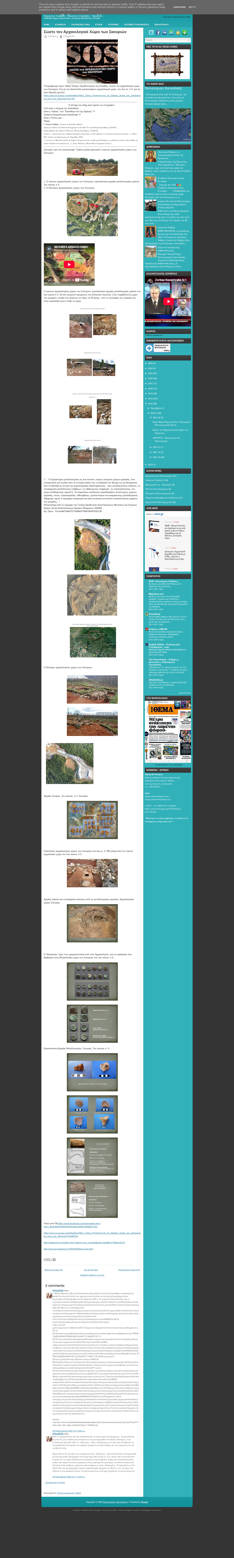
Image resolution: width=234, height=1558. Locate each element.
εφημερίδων (178, 765)
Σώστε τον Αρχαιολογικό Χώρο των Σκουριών (85, 32)
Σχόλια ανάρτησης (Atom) (69, 1492)
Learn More (179, 7)
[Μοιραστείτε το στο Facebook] (54, 1259)
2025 (150, 363)
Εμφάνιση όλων (185, 693)
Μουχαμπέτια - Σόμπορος (158, 484)
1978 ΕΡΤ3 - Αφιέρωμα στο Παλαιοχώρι (166, 439)
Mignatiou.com (156, 593)
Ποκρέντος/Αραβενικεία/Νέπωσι (161, 497)
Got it (192, 7)
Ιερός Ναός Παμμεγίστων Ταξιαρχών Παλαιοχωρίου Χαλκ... (171, 423)
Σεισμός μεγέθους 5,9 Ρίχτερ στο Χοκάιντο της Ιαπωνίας (165, 585)
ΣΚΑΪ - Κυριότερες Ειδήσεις (163, 581)
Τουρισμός (113, 25)
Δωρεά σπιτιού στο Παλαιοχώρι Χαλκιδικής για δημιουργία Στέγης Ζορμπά (174, 204)
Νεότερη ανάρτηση (54, 1269)
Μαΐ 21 (156, 447)
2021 (150, 383)
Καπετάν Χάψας (166, 227)
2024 (150, 368)
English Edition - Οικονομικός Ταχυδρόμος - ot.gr (164, 645)
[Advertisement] (95, 1535)
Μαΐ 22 (156, 417)
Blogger (144, 1501)
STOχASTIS (58, 1290)
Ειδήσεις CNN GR (158, 629)
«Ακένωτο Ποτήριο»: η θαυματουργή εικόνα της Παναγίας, (170, 155)
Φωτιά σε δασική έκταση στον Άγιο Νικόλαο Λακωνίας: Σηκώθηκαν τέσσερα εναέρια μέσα (165, 634)
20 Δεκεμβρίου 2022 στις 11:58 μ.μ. (69, 1476)
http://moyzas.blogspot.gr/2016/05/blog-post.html (68, 1249)
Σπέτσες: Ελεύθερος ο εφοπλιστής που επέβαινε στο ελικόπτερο (168, 683)
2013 (150, 464)
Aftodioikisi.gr (156, 679)
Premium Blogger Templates (129, 1510)
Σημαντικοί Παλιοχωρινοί (158, 502)
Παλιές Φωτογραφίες (156, 488)
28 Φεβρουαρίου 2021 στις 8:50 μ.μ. (69, 1430)
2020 (150, 388)
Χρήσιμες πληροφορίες (136, 25)
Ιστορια (99, 25)
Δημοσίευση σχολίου (55, 1482)
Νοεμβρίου (156, 408)
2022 (150, 378)
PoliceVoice (154, 613)
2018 (150, 398)
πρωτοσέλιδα (163, 765)
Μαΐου (154, 412)
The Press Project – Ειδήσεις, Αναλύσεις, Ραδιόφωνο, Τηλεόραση (164, 662)
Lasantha (113, 1510)
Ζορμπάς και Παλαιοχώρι (158, 475)
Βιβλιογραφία (162, 25)
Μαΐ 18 (156, 457)
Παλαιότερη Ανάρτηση (129, 1269)
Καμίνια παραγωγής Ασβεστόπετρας (169, 249)
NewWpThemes (87, 1510)
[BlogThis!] (48, 1259)
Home (47, 25)
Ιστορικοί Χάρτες (154, 480)
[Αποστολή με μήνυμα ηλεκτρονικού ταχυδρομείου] (45, 1259)
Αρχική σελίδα (91, 1269)
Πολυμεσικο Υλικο (80, 25)
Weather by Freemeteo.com (154, 335)
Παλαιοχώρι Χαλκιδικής (163, 88)
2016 (150, 403)
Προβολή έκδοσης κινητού (92, 1275)
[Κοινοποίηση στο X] (51, 1259)
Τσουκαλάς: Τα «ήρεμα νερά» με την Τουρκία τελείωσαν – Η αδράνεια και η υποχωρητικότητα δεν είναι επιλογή (168, 670)
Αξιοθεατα (60, 25)
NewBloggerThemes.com (151, 1510)
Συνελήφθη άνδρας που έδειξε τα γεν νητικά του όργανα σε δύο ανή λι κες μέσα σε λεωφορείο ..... (167, 619)
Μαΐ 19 (156, 452)
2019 (150, 393)
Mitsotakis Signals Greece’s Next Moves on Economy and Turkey (167, 651)
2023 (150, 373)
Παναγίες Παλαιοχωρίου (158, 493)
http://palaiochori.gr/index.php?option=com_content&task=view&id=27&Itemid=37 (84, 1242)
